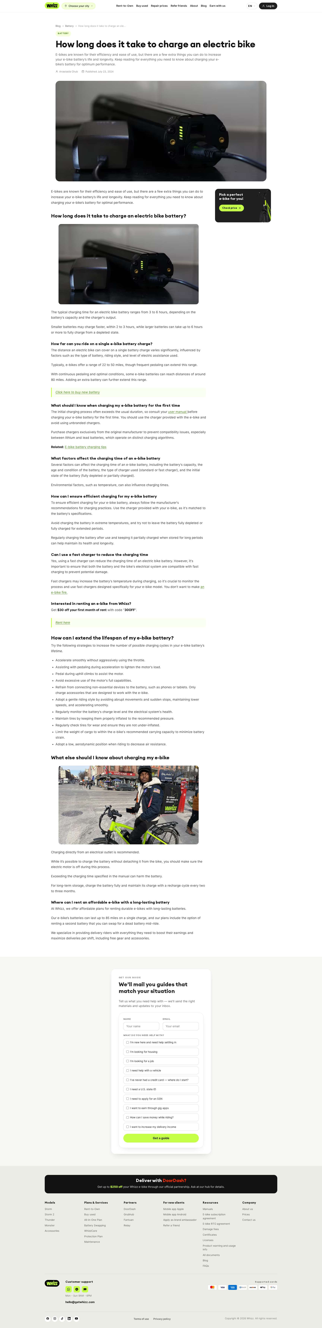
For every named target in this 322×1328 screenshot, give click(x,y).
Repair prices (159, 5)
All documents (211, 1255)
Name (127, 1019)
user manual (177, 412)
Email (167, 1019)
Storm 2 (49, 1214)
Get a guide (161, 1138)
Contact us (248, 1219)
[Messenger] (77, 1289)
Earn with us (217, 5)
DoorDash (130, 1209)
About (194, 5)
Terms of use (141, 1318)
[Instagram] (55, 1319)
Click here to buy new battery (78, 392)
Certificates (210, 1234)
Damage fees (211, 1229)
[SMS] (85, 1289)
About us (247, 1209)
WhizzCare (90, 1230)
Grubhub (129, 1214)
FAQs (206, 1265)
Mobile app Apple (173, 1209)
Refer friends (179, 5)
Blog (204, 5)
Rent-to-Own (124, 5)
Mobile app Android (174, 1214)
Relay (127, 1225)
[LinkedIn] (69, 1319)
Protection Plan (93, 1236)
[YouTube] (76, 1319)
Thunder (50, 1219)
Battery (69, 25)
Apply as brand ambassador (180, 1219)
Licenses (208, 1240)
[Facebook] (48, 1319)
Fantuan (129, 1219)
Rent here (63, 622)
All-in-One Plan (93, 1219)
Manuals (208, 1209)
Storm (48, 1209)
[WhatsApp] (68, 1289)
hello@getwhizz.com (80, 1302)
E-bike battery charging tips (85, 447)
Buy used (142, 5)
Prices (246, 1214)
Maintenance (92, 1241)
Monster (50, 1225)
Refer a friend (171, 1225)
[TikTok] (62, 1319)
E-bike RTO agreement (216, 1223)
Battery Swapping (95, 1225)
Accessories (52, 1230)
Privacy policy (162, 1318)
